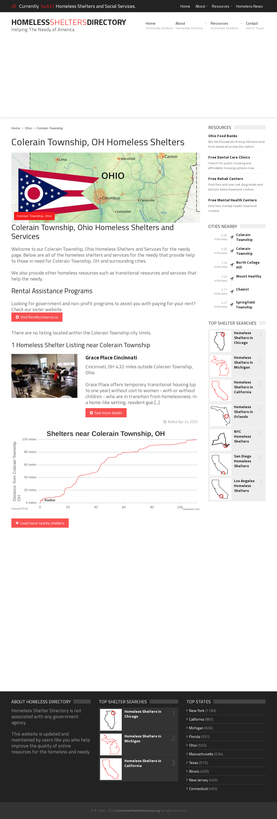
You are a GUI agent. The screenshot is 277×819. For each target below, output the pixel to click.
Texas (193, 762)
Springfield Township (245, 304)
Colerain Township (50, 128)
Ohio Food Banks (222, 135)
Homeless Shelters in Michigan (243, 362)
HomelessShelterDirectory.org (138, 810)
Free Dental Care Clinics (229, 157)
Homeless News (249, 6)
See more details (107, 412)
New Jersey (198, 780)
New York (197, 710)
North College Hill (247, 265)
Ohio (28, 128)
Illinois (194, 771)
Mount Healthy (248, 276)
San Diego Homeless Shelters (242, 461)
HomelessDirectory (68, 22)
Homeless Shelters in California (243, 387)
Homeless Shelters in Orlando (243, 411)
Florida (194, 736)
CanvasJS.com (191, 509)
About (200, 6)
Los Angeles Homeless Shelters (244, 485)
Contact (255, 25)
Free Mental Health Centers (232, 200)
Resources (220, 6)
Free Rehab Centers (225, 178)
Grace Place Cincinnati (111, 357)
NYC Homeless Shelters (242, 436)
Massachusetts (201, 754)
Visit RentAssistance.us (38, 317)
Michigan (196, 728)
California (196, 719)
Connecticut (198, 788)
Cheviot (242, 289)
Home (185, 6)
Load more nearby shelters (41, 523)
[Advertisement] (138, 79)
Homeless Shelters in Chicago (243, 337)
